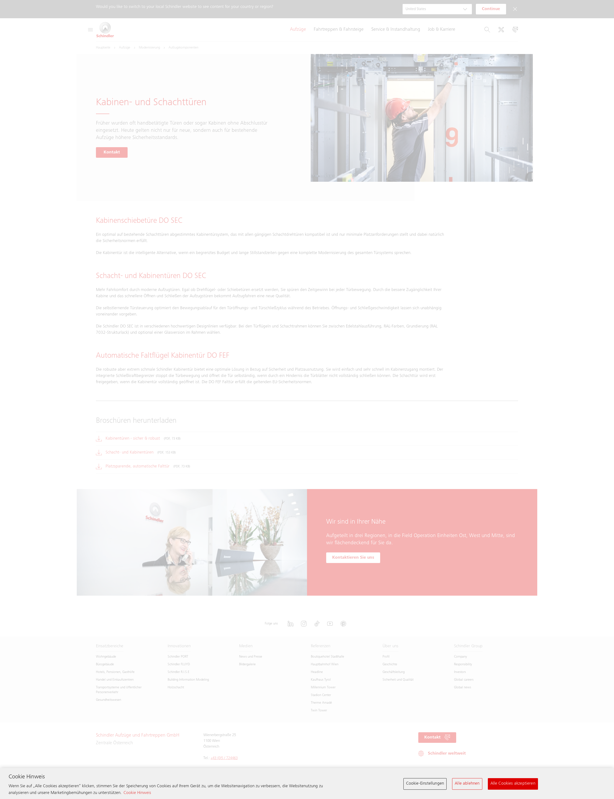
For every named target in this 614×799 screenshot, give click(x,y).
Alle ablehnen (467, 783)
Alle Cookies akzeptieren (512, 783)
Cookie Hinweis (137, 793)
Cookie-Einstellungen (425, 783)
